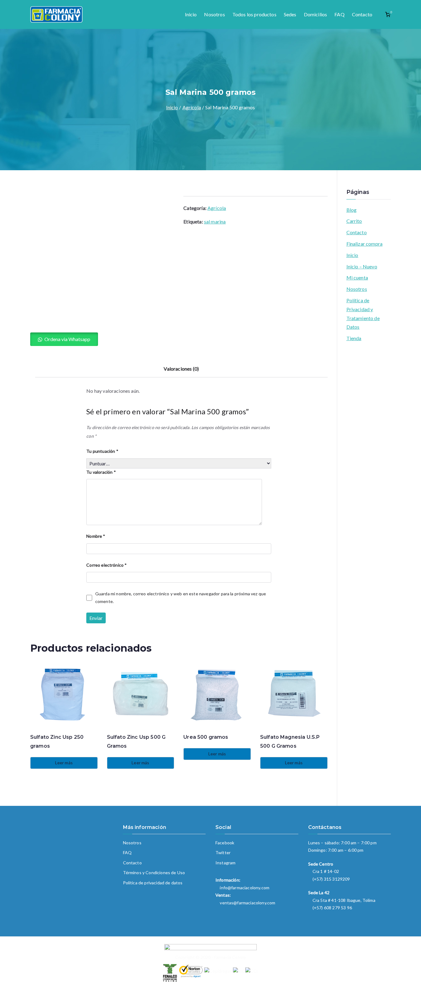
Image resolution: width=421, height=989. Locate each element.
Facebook (224, 842)
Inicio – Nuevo (361, 266)
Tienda (354, 338)
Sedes (290, 14)
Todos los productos (254, 14)
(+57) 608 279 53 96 (332, 907)
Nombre (95, 536)
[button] (64, 339)
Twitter (223, 852)
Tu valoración (101, 472)
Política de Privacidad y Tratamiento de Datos (363, 313)
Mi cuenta (357, 277)
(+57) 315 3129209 (331, 879)
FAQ (339, 14)
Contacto (362, 14)
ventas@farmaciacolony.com (247, 902)
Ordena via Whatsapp (67, 339)
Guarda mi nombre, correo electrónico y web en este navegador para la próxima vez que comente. (180, 597)
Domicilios (315, 14)
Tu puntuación (102, 451)
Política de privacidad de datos (153, 882)
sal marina (215, 221)
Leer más (64, 762)
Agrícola (191, 107)
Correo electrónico (106, 565)
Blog (351, 210)
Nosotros (214, 14)
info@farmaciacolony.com (244, 887)
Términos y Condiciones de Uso (154, 872)
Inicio (191, 14)
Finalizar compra (364, 244)
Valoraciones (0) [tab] (181, 369)
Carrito (354, 221)
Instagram (225, 862)
